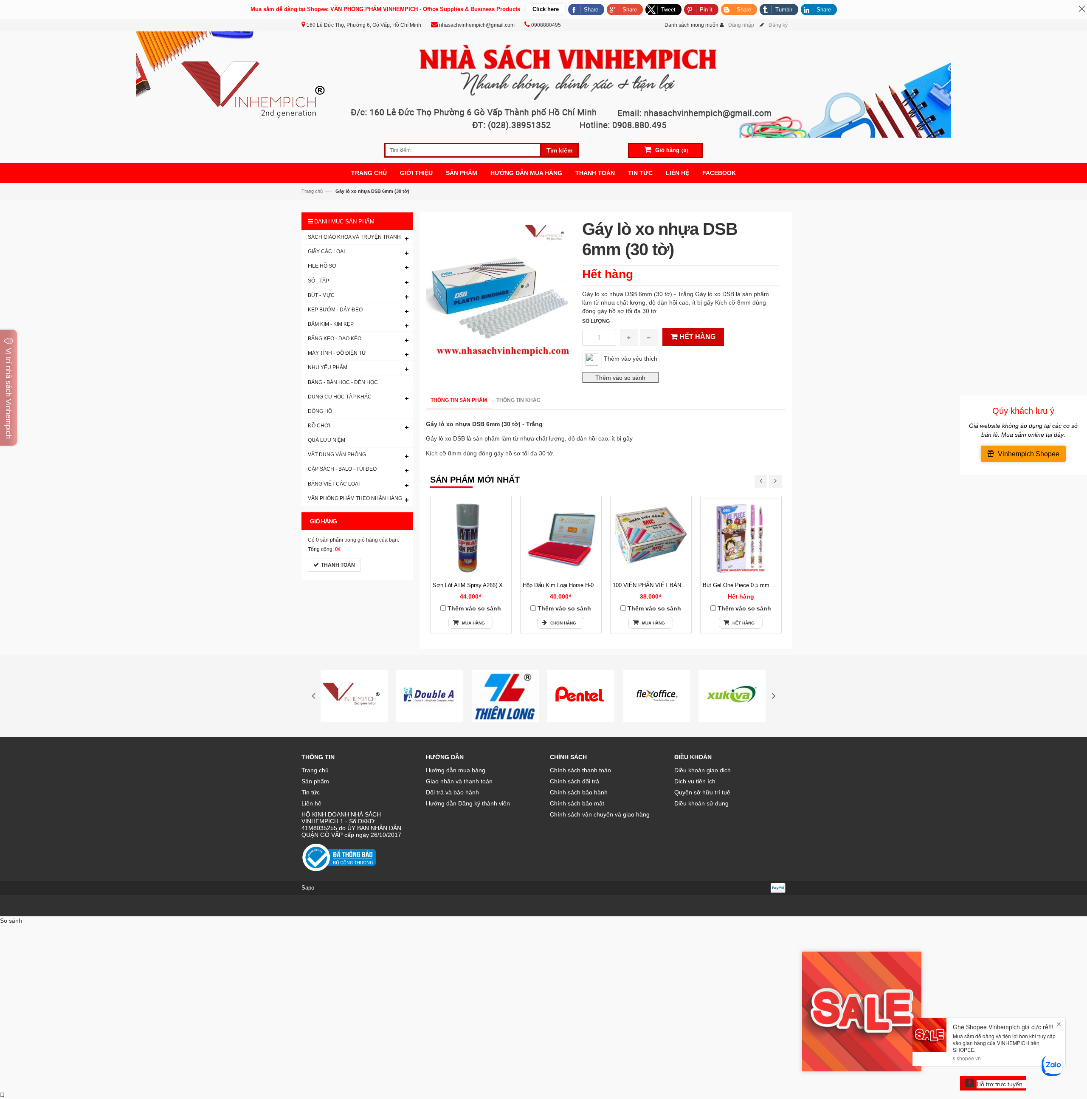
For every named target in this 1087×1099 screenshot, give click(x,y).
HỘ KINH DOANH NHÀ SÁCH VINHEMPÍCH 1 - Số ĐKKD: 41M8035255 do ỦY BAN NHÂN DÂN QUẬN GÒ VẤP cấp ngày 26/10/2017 (351, 824)
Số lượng (596, 321)
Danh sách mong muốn (691, 25)
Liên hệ (311, 803)
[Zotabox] (2, 1094)
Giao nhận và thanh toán (459, 781)
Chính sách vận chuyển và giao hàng (600, 814)
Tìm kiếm (559, 150)
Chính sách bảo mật (577, 803)
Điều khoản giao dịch (702, 770)
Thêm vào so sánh (474, 608)
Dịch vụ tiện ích (694, 781)
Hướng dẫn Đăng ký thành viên (468, 803)
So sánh (11, 920)
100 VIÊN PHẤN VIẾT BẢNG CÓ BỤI (659, 585)
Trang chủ (312, 191)
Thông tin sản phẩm (459, 400)
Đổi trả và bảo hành (452, 792)
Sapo (307, 887)
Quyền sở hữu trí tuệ (702, 792)
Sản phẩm (315, 781)
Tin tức (310, 792)
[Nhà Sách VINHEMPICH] (543, 84)
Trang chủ (315, 770)
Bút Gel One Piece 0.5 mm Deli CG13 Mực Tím (762, 585)
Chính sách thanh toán (580, 770)
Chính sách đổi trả (574, 781)
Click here (545, 9)
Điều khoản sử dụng (701, 803)
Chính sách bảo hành (579, 792)
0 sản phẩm (329, 540)
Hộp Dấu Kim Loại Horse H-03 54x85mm (572, 585)
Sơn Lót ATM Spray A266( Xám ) (473, 585)
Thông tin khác (518, 400)
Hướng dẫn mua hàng (455, 770)
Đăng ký (778, 25)
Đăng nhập (741, 25)
